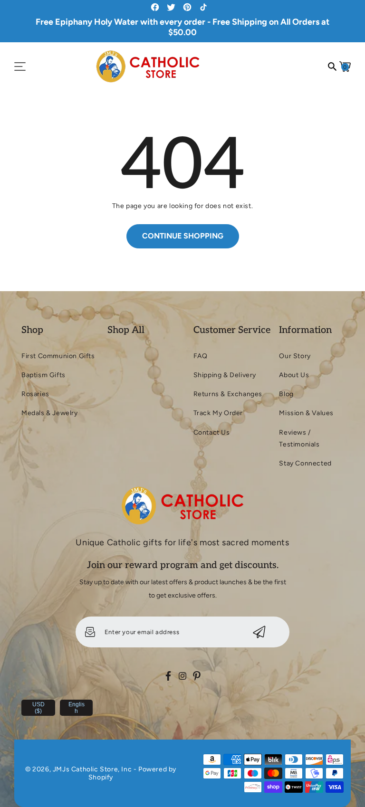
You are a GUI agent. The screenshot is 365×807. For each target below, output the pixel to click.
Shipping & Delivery (224, 375)
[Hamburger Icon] (20, 66)
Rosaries (35, 394)
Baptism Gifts (43, 375)
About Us (294, 375)
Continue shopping (182, 235)
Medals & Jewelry (49, 413)
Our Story (294, 356)
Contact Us (211, 432)
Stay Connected (305, 463)
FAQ (200, 356)
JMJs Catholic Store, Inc (92, 769)
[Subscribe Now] (259, 632)
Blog (286, 394)
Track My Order (218, 413)
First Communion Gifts (58, 356)
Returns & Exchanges (227, 394)
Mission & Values (306, 413)
